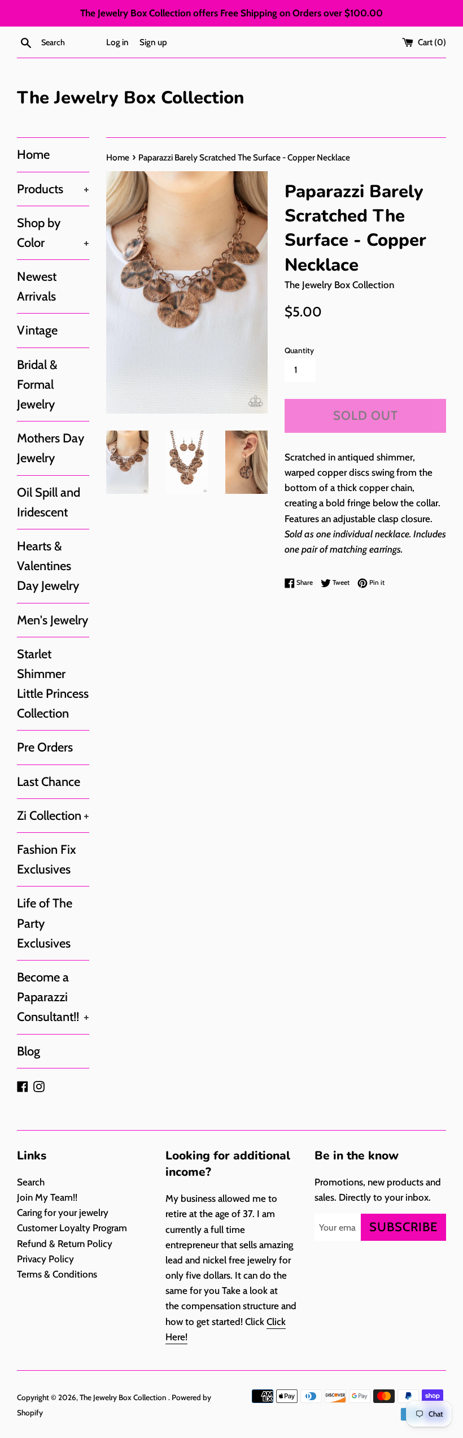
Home (33, 154)
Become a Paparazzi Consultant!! (53, 997)
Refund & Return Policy (64, 1243)
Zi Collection (53, 815)
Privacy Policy (45, 1259)
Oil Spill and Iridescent (48, 502)
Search (31, 1182)
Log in (117, 42)
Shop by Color (53, 232)
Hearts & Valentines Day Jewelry (48, 565)
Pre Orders (45, 747)
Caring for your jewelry (62, 1212)
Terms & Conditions (57, 1274)
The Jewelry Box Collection (130, 98)
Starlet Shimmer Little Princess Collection (53, 684)
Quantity (299, 350)
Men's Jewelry (52, 620)
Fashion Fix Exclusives (46, 859)
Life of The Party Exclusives (44, 923)
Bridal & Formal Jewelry (37, 384)
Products (53, 189)
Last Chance (48, 781)
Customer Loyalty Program (72, 1227)
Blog (28, 1051)
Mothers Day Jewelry (50, 448)
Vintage (37, 330)
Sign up (153, 42)
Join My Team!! (47, 1197)
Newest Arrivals (36, 286)
